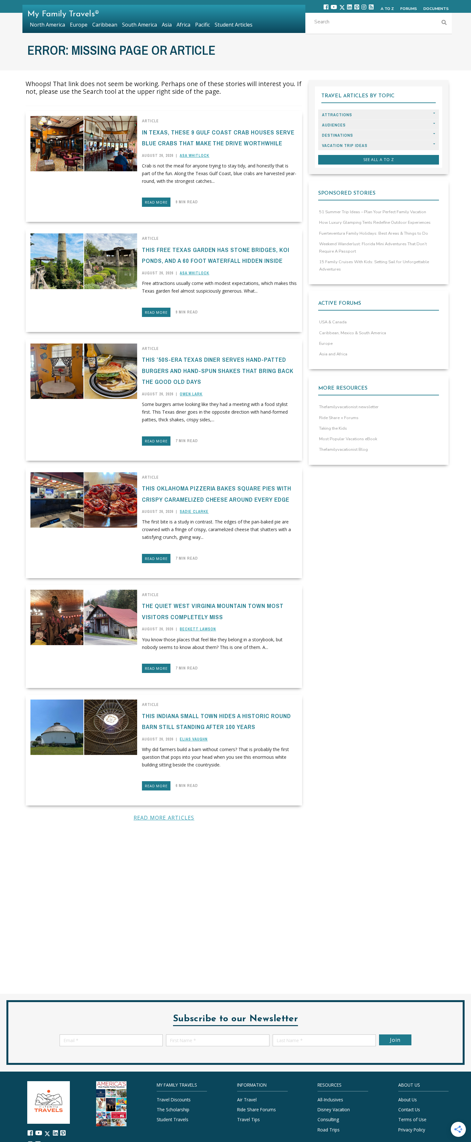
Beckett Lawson (198, 629)
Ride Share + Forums (339, 418)
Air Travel (247, 1099)
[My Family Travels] (48, 1101)
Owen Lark (191, 394)
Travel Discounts (174, 1099)
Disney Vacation (334, 1109)
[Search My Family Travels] (444, 23)
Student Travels (172, 1119)
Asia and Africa (333, 354)
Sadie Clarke (194, 511)
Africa (183, 24)
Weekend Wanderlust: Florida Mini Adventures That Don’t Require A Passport (373, 247)
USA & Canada (333, 322)
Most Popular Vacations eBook (348, 439)
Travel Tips (248, 1119)
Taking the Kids (333, 428)
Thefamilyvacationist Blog (343, 449)
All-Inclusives (330, 1099)
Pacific (202, 24)
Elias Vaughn (194, 739)
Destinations (337, 135)
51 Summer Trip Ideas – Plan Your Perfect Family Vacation (372, 212)
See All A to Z (378, 159)
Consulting (328, 1119)
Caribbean (104, 24)
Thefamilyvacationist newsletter (349, 407)
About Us (407, 1099)
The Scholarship (173, 1109)
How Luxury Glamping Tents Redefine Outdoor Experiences (375, 222)
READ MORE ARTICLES (164, 817)
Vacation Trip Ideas (345, 145)
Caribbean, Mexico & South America (352, 333)
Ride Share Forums (256, 1109)
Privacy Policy (411, 1129)
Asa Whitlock (194, 155)
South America (139, 24)
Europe (326, 343)
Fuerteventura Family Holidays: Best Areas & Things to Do (373, 233)
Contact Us (409, 1109)
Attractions (337, 114)
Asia (167, 24)
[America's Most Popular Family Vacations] (111, 1103)
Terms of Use (412, 1119)
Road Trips (329, 1129)
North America (47, 24)
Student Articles (233, 24)
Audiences (334, 125)
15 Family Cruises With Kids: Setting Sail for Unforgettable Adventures (374, 265)
